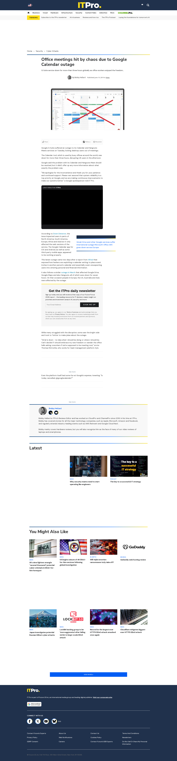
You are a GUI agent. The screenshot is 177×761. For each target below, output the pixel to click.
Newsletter (99, 142)
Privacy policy (32, 737)
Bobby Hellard (80, 77)
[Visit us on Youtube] (46, 721)
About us (62, 733)
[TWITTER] (51, 412)
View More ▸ (88, 674)
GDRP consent (32, 741)
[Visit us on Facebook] (29, 721)
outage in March (68, 272)
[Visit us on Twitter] (37, 721)
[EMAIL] (56, 412)
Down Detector (59, 233)
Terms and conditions (130, 733)
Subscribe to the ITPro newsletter (54, 17)
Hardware (54, 13)
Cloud (45, 13)
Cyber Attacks (52, 51)
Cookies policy (96, 737)
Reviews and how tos (91, 17)
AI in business (75, 17)
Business (36, 13)
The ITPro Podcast (109, 17)
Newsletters (126, 737)
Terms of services (73, 312)
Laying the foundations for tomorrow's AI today (137, 17)
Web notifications (65, 737)
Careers (62, 741)
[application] (72, 207)
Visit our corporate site (102, 697)
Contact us (95, 733)
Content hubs (90, 13)
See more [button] (72, 372)
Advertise (103, 13)
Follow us (88, 142)
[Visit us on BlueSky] (53, 721)
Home (29, 51)
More (112, 13)
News (108, 77)
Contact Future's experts (36, 733)
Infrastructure (67, 13)
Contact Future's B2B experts (102, 741)
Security (79, 13)
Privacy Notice (60, 314)
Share (46, 142)
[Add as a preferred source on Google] (34, 704)
